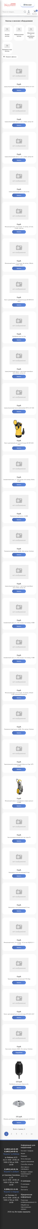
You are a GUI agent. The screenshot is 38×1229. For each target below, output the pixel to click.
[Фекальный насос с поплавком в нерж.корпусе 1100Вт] (19, 787)
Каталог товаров (27, 1151)
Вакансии (24, 1187)
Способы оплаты (27, 1164)
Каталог (29, 5)
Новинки (24, 1156)
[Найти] (25, 12)
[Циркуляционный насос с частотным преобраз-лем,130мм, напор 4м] (19, 572)
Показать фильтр (11, 57)
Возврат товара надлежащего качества (27, 1174)
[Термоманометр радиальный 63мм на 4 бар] (19, 750)
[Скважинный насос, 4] (19, 608)
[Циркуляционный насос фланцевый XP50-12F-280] (19, 394)
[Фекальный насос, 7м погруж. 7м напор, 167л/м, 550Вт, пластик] (19, 212)
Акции (23, 1153)
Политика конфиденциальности (28, 1201)
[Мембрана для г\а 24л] (19, 322)
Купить (19, 90)
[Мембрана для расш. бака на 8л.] (19, 1070)
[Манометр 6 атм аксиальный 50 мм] (19, 858)
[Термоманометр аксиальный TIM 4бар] (19, 965)
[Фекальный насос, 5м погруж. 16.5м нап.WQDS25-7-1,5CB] (19, 928)
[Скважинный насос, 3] (19, 465)
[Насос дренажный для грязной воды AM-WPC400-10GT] (19, 429)
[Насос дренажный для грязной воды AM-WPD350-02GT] (19, 285)
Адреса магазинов (27, 1161)
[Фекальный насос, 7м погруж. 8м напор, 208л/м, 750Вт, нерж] (19, 249)
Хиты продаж (26, 1159)
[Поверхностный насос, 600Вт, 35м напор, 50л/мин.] (19, 715)
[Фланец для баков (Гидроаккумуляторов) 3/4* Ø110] (19, 1105)
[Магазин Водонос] (10, 5)
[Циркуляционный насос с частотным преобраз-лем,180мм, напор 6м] (19, 357)
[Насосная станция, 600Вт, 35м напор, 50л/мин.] (19, 1035)
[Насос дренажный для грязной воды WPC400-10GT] (19, 1000)
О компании (25, 1184)
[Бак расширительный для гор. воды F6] (19, 823)
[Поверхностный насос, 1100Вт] (19, 502)
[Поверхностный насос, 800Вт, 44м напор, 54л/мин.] (19, 537)
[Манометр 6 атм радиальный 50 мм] (19, 893)
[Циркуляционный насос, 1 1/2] (19, 107)
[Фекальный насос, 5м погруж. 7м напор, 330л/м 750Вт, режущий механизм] (19, 678)
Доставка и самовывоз (25, 1168)
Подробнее (19, 1052)
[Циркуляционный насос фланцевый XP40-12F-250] (19, 72)
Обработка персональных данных (26, 1207)
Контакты (24, 1189)
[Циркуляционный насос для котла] (19, 177)
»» (32, 1134)
